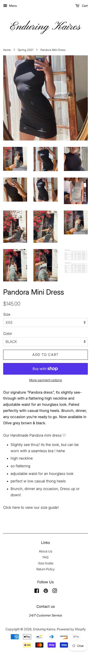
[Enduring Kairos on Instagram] (54, 591)
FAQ (45, 557)
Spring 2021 (25, 50)
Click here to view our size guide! (31, 507)
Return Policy (45, 569)
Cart (84, 5)
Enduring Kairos (44, 629)
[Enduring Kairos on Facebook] (36, 591)
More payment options (45, 380)
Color (7, 333)
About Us (45, 551)
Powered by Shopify (71, 629)
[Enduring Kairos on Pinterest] (45, 591)
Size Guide (45, 563)
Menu (12, 5)
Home (7, 50)
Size (6, 314)
